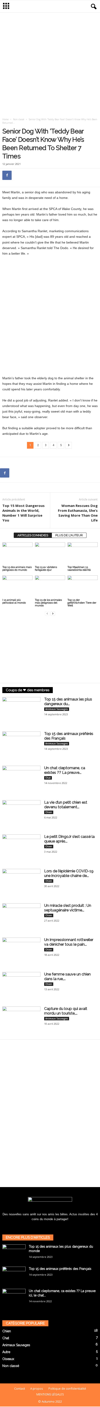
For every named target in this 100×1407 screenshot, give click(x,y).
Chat (48, 777)
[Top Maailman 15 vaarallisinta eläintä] (82, 553)
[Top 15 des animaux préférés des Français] (21, 745)
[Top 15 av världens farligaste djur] (50, 553)
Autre (6, 1352)
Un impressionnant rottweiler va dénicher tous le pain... (68, 942)
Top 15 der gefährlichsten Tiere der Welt (81, 603)
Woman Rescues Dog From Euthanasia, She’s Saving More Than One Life (78, 512)
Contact (19, 1388)
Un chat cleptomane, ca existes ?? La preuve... (64, 770)
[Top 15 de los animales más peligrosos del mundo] (50, 586)
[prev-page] (47, 613)
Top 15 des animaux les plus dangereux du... (68, 701)
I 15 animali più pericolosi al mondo (14, 601)
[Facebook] (7, 175)
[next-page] (52, 613)
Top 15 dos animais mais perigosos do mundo (17, 568)
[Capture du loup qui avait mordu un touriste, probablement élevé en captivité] (21, 1020)
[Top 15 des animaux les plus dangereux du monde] (21, 711)
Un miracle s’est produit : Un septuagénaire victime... (67, 907)
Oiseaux (8, 1359)
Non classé (18, 119)
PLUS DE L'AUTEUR (69, 535)
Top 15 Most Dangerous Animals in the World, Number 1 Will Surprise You (23, 512)
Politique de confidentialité (67, 1388)
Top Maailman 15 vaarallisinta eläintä (79, 568)
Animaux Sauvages (56, 709)
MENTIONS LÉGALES (50, 1394)
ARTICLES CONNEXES (32, 535)
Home (5, 119)
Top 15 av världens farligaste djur (46, 568)
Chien (48, 812)
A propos (36, 1388)
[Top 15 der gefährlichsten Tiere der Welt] (82, 586)
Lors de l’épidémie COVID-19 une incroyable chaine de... (68, 873)
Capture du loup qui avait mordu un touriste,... (65, 1010)
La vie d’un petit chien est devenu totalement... (65, 804)
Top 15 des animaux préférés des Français (60, 1269)
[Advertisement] (50, 64)
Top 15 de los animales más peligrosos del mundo (48, 603)
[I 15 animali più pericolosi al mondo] (17, 586)
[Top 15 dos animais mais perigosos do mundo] (17, 553)
